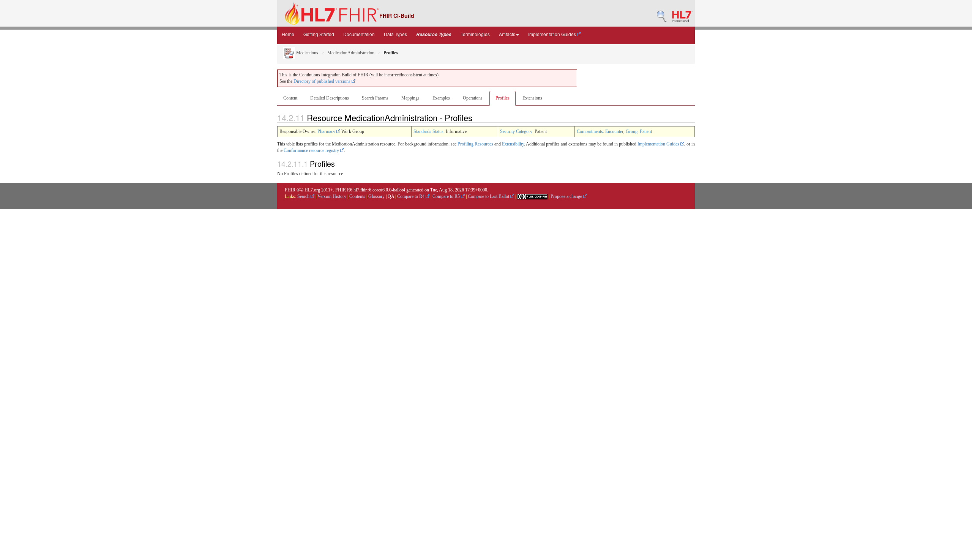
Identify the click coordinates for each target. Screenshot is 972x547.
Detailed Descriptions (329, 98)
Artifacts (507, 34)
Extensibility (513, 144)
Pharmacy (326, 131)
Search (304, 196)
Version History (331, 196)
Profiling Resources (475, 144)
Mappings (410, 98)
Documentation (359, 34)
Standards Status (428, 131)
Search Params (375, 98)
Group (631, 131)
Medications (306, 52)
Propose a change (567, 196)
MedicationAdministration (350, 52)
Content (290, 98)
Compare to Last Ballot (489, 196)
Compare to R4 (411, 196)
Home (288, 34)
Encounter (614, 131)
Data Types (395, 34)
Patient (646, 131)
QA (391, 196)
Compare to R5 (446, 196)
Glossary (376, 196)
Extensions (532, 98)
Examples (441, 98)
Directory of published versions (322, 81)
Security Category (516, 131)
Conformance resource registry (312, 150)
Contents (357, 196)
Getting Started (318, 34)
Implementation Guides (552, 34)
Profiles (502, 98)
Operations (473, 98)
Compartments (590, 131)
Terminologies (475, 34)
